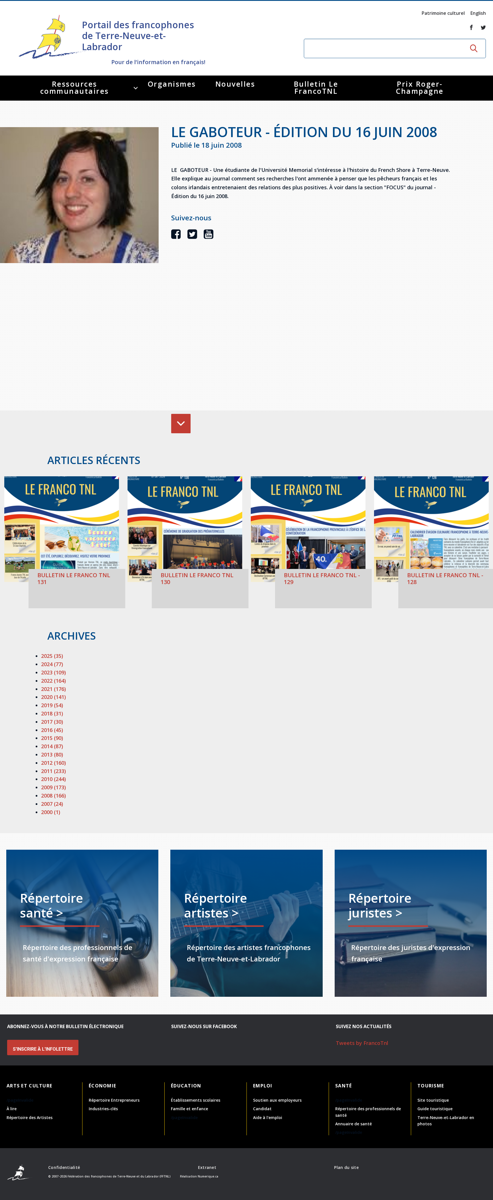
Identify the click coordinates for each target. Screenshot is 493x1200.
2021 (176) (53, 689)
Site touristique (433, 1100)
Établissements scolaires (195, 1100)
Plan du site (346, 1167)
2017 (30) (52, 721)
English (478, 13)
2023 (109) (53, 672)
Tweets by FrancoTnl (362, 1043)
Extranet (207, 1167)
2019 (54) (52, 705)
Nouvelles (235, 84)
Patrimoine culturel (443, 13)
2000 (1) (50, 812)
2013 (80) (52, 754)
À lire (12, 1108)
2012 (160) (53, 762)
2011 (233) (53, 771)
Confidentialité (64, 1167)
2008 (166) (53, 795)
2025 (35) (52, 655)
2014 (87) (52, 746)
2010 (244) (53, 779)
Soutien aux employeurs (277, 1100)
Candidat (262, 1108)
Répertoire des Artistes (29, 1117)
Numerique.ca (208, 1176)
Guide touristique (434, 1108)
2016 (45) (52, 730)
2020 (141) (53, 696)
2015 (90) (52, 738)
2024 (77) (52, 664)
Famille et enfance (189, 1108)
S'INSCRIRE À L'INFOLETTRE (43, 1049)
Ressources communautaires (74, 87)
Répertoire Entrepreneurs (114, 1100)
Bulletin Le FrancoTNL (316, 87)
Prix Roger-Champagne (420, 87)
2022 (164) (53, 680)
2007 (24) (52, 803)
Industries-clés (103, 1108)
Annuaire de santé (353, 1123)
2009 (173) (53, 787)
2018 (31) (52, 713)
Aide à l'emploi (267, 1117)
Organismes (172, 84)
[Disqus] (311, 333)
